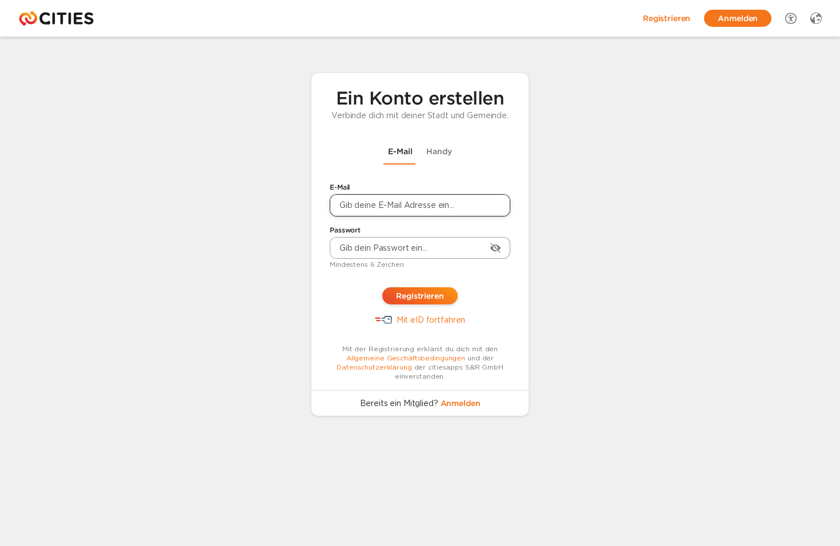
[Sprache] (816, 18)
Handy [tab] (439, 151)
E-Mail (340, 187)
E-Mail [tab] (400, 151)
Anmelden (461, 403)
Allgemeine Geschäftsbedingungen (405, 358)
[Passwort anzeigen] (495, 248)
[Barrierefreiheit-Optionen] (791, 18)
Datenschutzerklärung (374, 367)
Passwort (345, 230)
